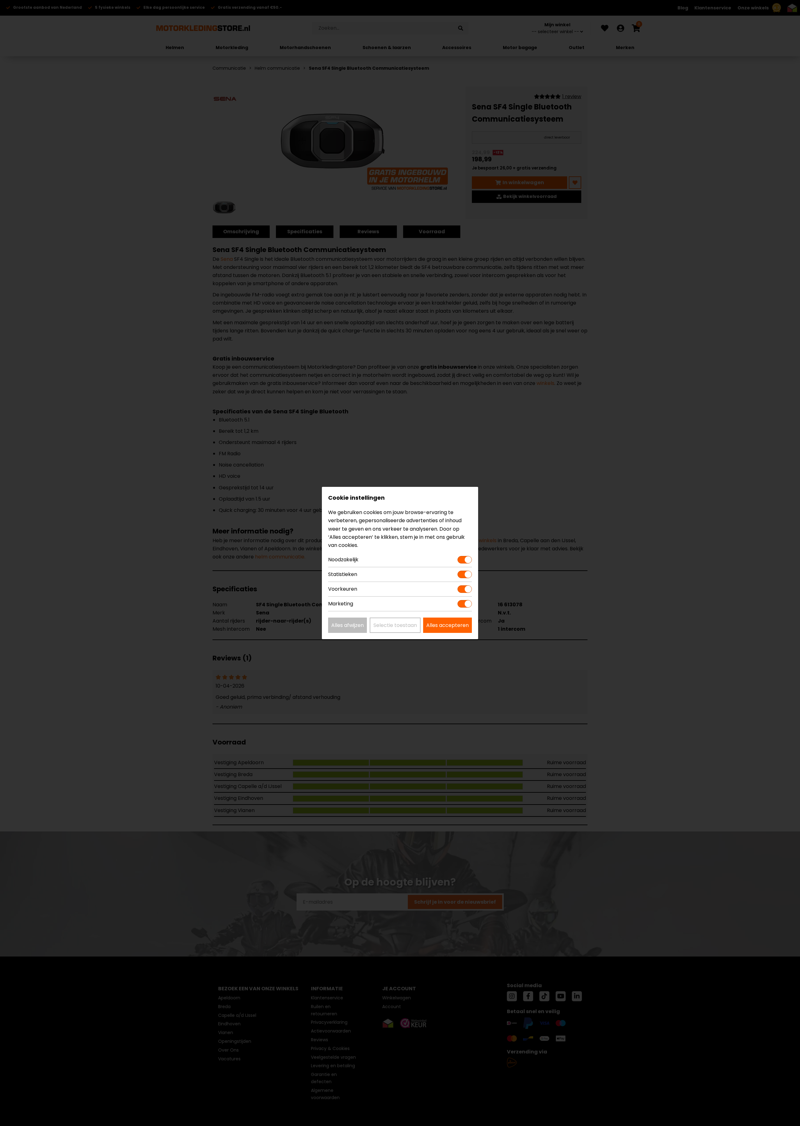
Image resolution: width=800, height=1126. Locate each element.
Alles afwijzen (347, 625)
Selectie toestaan (395, 625)
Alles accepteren (447, 625)
